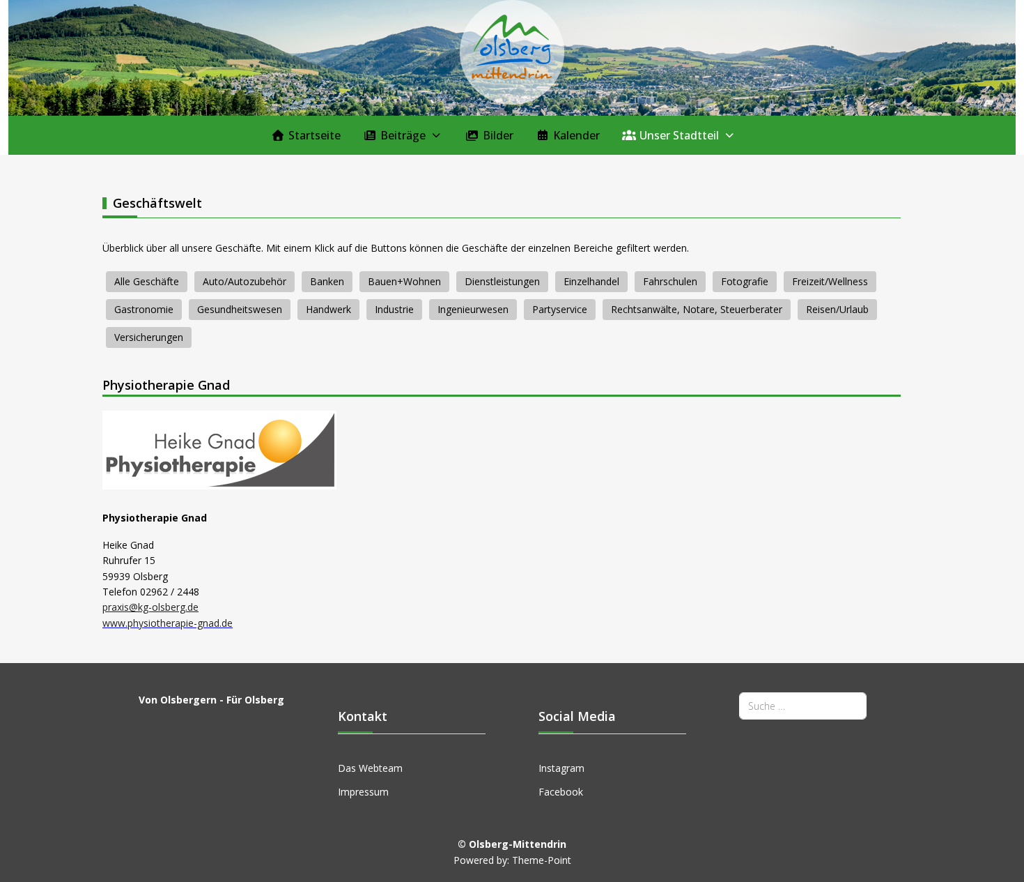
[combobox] (803, 706)
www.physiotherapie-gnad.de (167, 623)
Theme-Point (541, 860)
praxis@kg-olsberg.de (150, 607)
